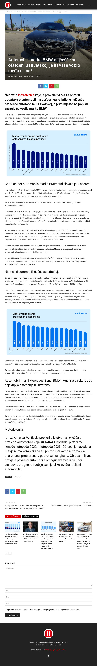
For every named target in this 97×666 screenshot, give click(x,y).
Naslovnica (8, 12)
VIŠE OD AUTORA (30, 516)
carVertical (17, 477)
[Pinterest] (51, 86)
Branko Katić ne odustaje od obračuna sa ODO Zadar (71, 506)
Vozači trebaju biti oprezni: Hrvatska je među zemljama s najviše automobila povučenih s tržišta (12, 539)
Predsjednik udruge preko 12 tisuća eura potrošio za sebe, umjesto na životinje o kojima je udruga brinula (25, 507)
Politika (31, 5)
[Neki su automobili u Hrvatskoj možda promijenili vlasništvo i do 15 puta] (66, 526)
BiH (64, 5)
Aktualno (20, 5)
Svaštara (17, 12)
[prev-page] (6, 553)
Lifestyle (58, 5)
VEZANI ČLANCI (12, 516)
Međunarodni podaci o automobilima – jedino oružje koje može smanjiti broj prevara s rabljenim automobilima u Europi (84, 541)
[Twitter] (45, 86)
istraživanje (26, 95)
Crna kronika (48, 5)
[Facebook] (40, 86)
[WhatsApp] (56, 86)
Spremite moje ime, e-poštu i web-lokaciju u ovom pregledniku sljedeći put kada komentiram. (43, 610)
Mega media (18, 76)
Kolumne (71, 5)
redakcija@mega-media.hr (55, 650)
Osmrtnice (80, 5)
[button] (89, 5)
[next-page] (10, 553)
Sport (38, 5)
